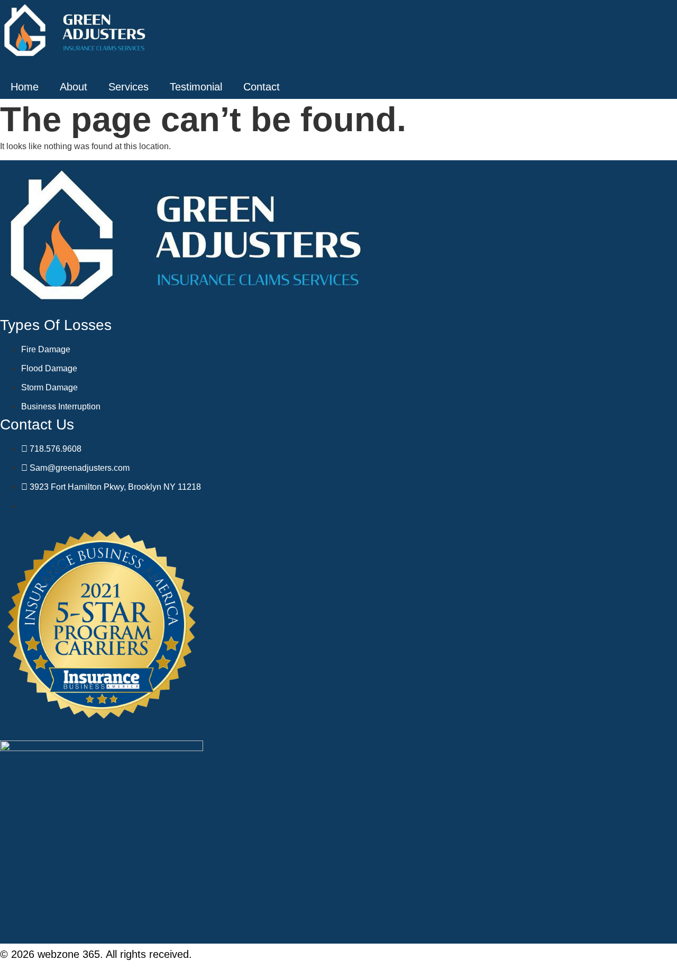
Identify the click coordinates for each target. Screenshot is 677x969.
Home (25, 87)
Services (128, 87)
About (73, 87)
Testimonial (196, 87)
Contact (261, 87)
